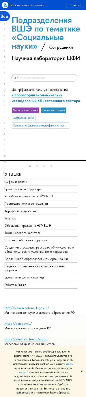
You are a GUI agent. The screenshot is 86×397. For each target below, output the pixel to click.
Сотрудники (61, 47)
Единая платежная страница (24, 277)
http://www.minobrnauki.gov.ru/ (26, 308)
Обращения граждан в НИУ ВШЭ (27, 225)
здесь (69, 364)
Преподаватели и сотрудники (26, 203)
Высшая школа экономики (27, 5)
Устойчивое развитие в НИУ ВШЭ (28, 196)
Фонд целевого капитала (22, 233)
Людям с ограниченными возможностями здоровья (34, 268)
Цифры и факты (15, 182)
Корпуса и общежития (20, 211)
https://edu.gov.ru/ (18, 323)
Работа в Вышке (15, 285)
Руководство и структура (22, 189)
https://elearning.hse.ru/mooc (25, 339)
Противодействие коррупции (25, 240)
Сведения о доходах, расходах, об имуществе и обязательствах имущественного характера (39, 249)
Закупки (10, 218)
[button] (30, 166)
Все (4, 16)
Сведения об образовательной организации (36, 259)
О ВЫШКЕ (12, 174)
